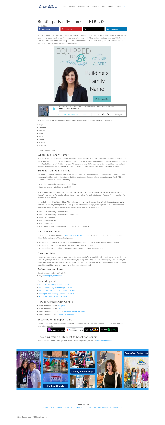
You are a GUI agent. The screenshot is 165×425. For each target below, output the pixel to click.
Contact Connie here (104, 341)
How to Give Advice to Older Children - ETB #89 (57, 291)
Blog (103, 6)
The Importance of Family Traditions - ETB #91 (56, 294)
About (64, 6)
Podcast (110, 6)
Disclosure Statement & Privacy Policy (108, 407)
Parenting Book (83, 6)
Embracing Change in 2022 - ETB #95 (53, 296)
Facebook (61, 308)
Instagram (61, 306)
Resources (95, 6)
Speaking (71, 6)
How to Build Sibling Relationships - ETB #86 (56, 288)
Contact (119, 6)
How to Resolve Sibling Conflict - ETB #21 (54, 285)
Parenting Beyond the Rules (73, 235)
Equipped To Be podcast (65, 314)
